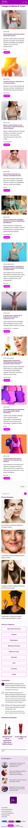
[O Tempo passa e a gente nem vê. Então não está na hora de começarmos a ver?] (14, 301)
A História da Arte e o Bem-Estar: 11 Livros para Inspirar (13, 82)
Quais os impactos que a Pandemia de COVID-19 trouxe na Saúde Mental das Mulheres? (14, 221)
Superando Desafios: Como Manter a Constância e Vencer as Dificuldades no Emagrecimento (13, 268)
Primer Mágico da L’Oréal (20, 737)
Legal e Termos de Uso (6, 811)
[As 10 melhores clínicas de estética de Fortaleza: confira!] (4, 780)
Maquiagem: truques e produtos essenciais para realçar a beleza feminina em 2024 (17, 788)
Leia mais (7, 53)
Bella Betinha (9, 683)
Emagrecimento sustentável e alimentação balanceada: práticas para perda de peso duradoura (12, 362)
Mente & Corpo (6, 31)
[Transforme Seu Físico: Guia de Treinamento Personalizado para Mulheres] (14, 444)
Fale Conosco (4, 807)
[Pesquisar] (23, 2)
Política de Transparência (7, 813)
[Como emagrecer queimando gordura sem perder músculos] (14, 19)
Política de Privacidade (6, 809)
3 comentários (15, 328)
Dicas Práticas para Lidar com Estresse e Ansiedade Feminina (12, 174)
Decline (17, 825)
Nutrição (5, 264)
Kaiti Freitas (8, 692)
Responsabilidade (5, 815)
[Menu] (26, 2)
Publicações (4, 816)
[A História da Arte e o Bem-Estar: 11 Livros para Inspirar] (14, 67)
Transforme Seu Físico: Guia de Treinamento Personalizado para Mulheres (12, 460)
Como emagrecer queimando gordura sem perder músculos (13, 34)
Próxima (22, 486)
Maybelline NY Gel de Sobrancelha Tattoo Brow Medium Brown (7, 740)
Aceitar (10, 825)
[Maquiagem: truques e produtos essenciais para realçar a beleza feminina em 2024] (4, 788)
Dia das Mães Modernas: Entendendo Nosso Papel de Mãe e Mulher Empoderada (13, 411)
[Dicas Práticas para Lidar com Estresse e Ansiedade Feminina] (14, 159)
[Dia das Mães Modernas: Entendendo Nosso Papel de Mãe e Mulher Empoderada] (14, 395)
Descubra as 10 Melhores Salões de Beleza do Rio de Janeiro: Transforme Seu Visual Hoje (15, 685)
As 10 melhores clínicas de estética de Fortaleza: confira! (17, 780)
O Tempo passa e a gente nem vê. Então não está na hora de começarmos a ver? (12, 317)
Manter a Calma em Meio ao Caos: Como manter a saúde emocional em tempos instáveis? (13, 126)
